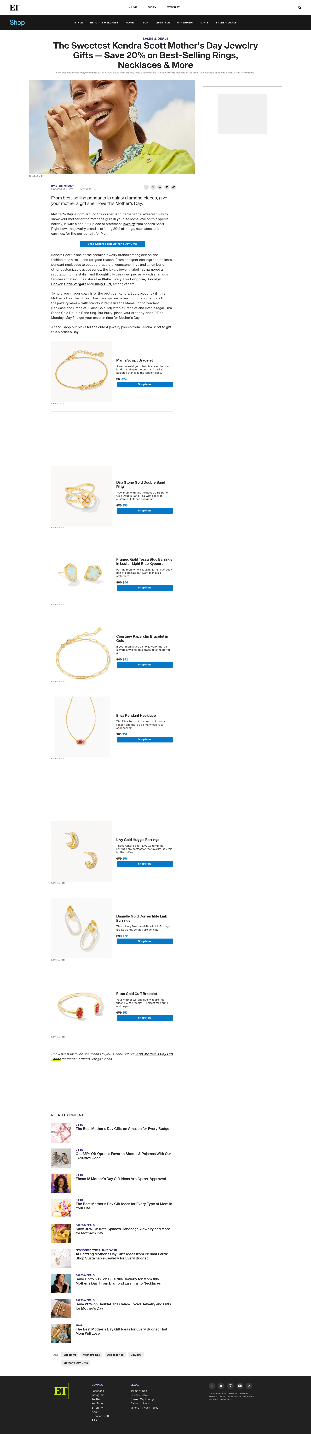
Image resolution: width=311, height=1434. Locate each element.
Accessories (115, 1355)
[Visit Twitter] (221, 1386)
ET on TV (97, 1408)
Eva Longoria (134, 279)
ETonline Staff (64, 186)
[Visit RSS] (249, 1386)
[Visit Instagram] (230, 1386)
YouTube (97, 1404)
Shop (17, 23)
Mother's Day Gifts (75, 1363)
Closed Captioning (142, 1399)
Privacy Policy (139, 1395)
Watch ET (173, 7)
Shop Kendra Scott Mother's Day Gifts (112, 244)
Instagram (98, 1395)
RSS (94, 1421)
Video (152, 7)
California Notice (141, 1404)
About (95, 1412)
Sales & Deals (226, 23)
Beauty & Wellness (104, 23)
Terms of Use (139, 1391)
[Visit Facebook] (212, 1386)
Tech (144, 23)
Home (130, 23)
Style (78, 23)
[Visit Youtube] (239, 1386)
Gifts (205, 23)
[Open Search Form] (299, 8)
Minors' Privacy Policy (144, 1408)
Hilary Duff (102, 284)
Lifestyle (163, 23)
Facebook (98, 1391)
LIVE (134, 7)
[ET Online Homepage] (14, 8)
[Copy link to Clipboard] (173, 187)
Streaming (185, 23)
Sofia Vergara (75, 284)
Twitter (96, 1399)
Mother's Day (62, 214)
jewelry (129, 224)
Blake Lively (111, 279)
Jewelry (136, 1355)
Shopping (69, 1355)
